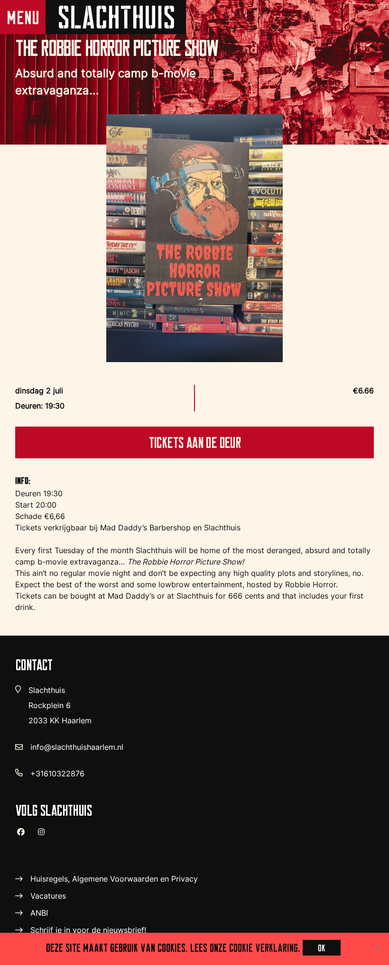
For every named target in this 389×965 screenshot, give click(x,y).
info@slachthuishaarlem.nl (76, 747)
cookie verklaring (263, 947)
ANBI (39, 913)
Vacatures (48, 896)
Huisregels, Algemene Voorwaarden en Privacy (114, 878)
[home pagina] (116, 17)
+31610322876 (57, 773)
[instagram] (45, 836)
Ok (321, 948)
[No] (377, 949)
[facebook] (24, 835)
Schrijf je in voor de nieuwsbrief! (88, 930)
